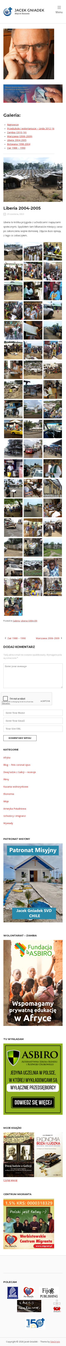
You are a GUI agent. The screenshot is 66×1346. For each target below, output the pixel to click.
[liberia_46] (13, 507)
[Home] (25, 11)
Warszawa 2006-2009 (47, 638)
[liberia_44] (33, 488)
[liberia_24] (33, 350)
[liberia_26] (13, 369)
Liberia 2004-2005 (16, 140)
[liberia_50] (52, 527)
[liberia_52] (33, 547)
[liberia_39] (33, 448)
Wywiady (8, 823)
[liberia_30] (33, 389)
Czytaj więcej (10, 1180)
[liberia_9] (13, 606)
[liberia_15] (13, 290)
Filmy (6, 779)
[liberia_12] (13, 271)
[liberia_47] (33, 507)
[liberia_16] (33, 290)
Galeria (16, 621)
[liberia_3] (13, 389)
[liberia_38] (13, 448)
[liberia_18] (13, 310)
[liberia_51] (13, 547)
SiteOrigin (55, 1341)
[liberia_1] (13, 251)
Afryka (6, 757)
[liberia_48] (52, 507)
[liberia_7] (33, 586)
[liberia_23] (13, 350)
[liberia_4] (52, 448)
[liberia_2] (52, 310)
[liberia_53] (52, 547)
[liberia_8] (52, 586)
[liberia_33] (33, 409)
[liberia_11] (52, 251)
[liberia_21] (33, 330)
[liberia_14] (52, 271)
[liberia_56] (33, 567)
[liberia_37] (52, 428)
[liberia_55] (13, 567)
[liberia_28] (33, 369)
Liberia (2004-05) (29, 621)
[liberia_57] (52, 567)
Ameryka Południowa (14, 808)
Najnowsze (13, 124)
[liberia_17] (52, 290)
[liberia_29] (52, 369)
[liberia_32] (13, 409)
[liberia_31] (52, 389)
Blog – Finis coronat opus (16, 765)
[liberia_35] (13, 428)
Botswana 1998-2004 (18, 144)
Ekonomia (8, 794)
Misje (6, 801)
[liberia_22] (52, 330)
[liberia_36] (33, 428)
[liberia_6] (13, 586)
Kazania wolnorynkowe (15, 786)
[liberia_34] (52, 409)
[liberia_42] (52, 468)
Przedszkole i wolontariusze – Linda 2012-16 (30, 128)
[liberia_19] (33, 310)
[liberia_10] (33, 251)
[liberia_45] (52, 488)
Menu (59, 12)
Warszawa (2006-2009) (19, 136)
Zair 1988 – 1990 (16, 148)
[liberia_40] (13, 468)
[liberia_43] (13, 488)
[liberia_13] (33, 271)
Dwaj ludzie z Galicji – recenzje (19, 772)
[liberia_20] (13, 330)
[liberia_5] (33, 527)
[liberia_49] (13, 527)
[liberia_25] (52, 350)
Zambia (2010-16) (17, 132)
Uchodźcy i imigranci (14, 816)
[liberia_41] (33, 468)
